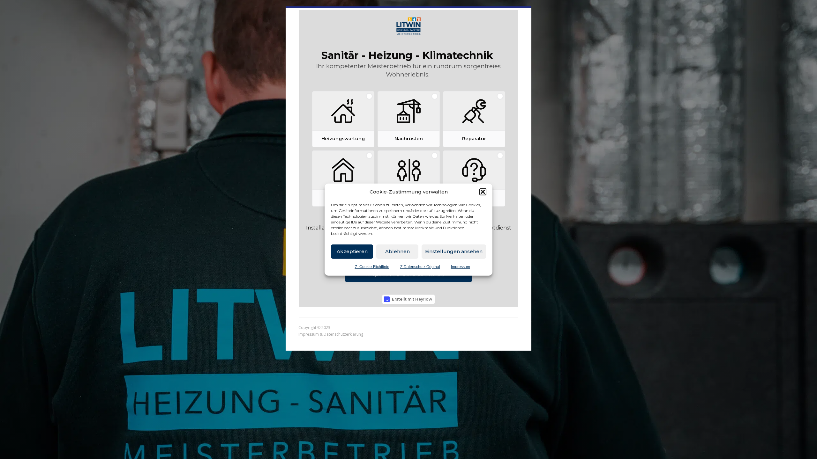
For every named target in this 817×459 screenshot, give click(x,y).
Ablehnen (397, 251)
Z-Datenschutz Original (420, 266)
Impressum (460, 266)
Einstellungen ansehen (454, 251)
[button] (483, 192)
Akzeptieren (352, 251)
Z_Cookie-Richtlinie (372, 266)
